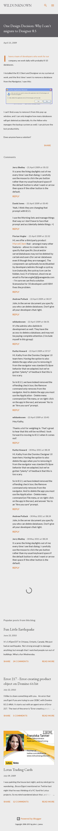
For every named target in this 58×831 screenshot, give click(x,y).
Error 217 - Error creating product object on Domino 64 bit (27, 681)
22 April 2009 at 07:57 (39, 351)
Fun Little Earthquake (19, 629)
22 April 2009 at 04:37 (40, 299)
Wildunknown (18, 5)
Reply (15, 196)
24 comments (20, 661)
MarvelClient (19, 243)
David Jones (18, 203)
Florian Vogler (19, 236)
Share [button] (47, 145)
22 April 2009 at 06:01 (38, 321)
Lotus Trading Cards (18, 769)
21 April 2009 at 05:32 (37, 167)
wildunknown (19, 321)
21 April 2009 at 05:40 (37, 203)
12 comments (20, 801)
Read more (48, 661)
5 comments (20, 715)
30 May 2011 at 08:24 (39, 450)
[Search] (45, 5)
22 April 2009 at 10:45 (38, 417)
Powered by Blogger (30, 818)
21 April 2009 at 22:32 (39, 236)
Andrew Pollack (20, 299)
